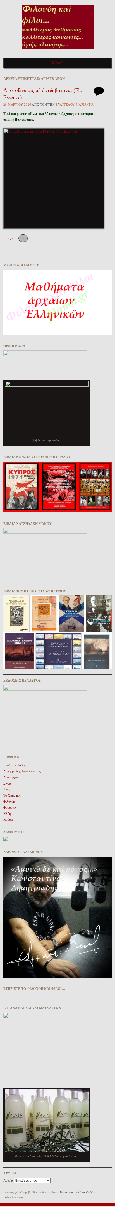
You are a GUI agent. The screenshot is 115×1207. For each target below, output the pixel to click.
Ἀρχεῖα (8, 1181)
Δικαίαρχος (10, 777)
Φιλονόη (9, 801)
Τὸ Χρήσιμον (12, 795)
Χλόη (7, 814)
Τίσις (6, 789)
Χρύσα (8, 820)
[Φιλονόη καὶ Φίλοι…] (58, 50)
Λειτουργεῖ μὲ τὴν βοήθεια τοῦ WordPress (31, 1192)
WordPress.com (15, 1197)
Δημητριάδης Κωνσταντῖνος (22, 771)
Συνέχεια (14, 238)
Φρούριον (9, 808)
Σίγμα (7, 783)
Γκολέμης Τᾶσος (14, 765)
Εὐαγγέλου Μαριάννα (75, 104)
